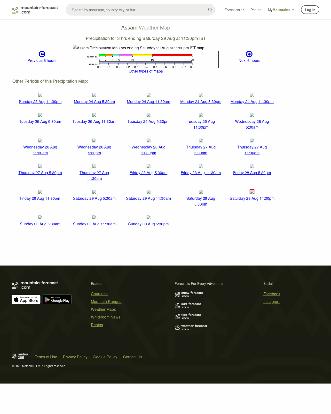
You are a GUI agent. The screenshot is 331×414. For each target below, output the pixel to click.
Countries (99, 293)
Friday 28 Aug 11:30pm (40, 198)
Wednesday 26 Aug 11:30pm (149, 149)
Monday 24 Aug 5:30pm (200, 101)
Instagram (271, 301)
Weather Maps (103, 309)
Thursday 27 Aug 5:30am (201, 149)
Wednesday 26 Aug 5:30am (252, 124)
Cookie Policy (105, 357)
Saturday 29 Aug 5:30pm (200, 201)
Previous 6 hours (41, 60)
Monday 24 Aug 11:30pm (252, 101)
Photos (256, 9)
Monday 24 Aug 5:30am (94, 101)
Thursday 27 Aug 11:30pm (94, 175)
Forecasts (232, 9)
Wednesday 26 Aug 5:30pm (94, 149)
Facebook (271, 293)
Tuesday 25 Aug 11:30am (94, 121)
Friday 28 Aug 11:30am (201, 172)
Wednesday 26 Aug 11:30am (40, 149)
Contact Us (132, 357)
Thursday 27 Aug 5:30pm (40, 172)
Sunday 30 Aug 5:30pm (148, 224)
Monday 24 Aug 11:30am (148, 101)
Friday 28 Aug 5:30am (148, 172)
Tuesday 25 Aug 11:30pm (201, 124)
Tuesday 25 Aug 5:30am (40, 121)
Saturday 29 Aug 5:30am (94, 198)
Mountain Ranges (106, 301)
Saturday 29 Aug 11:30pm (252, 198)
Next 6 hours (249, 60)
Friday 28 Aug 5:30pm (252, 172)
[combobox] (140, 9)
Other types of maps (146, 71)
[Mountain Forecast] (35, 10)
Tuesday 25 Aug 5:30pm (148, 121)
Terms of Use (46, 357)
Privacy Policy (75, 357)
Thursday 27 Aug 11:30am (252, 149)
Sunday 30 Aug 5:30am (40, 224)
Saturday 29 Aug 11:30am (148, 198)
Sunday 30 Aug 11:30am (94, 224)
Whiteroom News (105, 317)
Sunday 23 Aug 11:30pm (40, 101)
